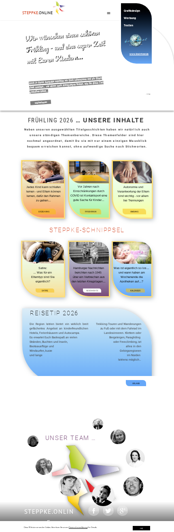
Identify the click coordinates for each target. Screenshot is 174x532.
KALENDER (135, 290)
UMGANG (134, 211)
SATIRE (45, 290)
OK (141, 528)
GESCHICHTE (92, 290)
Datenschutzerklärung (78, 527)
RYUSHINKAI (90, 211)
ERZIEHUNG (43, 211)
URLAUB (136, 383)
